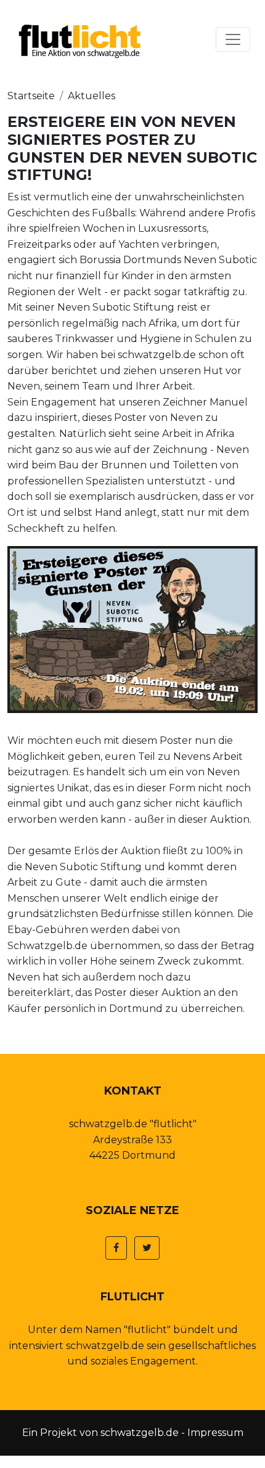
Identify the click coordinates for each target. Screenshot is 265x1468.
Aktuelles (91, 96)
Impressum (215, 1432)
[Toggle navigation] (233, 39)
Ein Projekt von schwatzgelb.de (100, 1432)
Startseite (31, 96)
